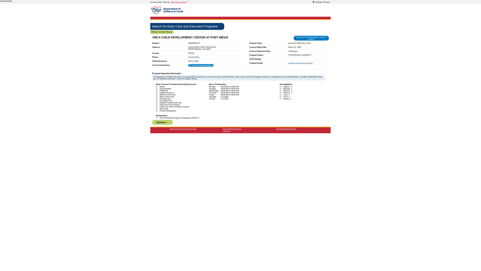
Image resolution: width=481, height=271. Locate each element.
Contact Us (226, 131)
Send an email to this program (300, 63)
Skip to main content (6, 1)
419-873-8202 (193, 57)
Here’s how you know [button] (178, 2)
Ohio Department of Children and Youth (183, 129)
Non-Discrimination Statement (286, 129)
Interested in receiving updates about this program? (311, 38)
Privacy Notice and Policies (232, 129)
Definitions (161, 122)
